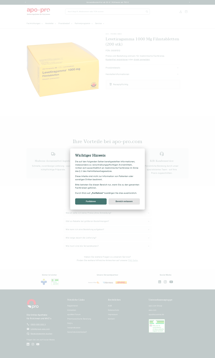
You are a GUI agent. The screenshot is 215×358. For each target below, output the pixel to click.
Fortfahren (91, 201)
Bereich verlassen (124, 201)
